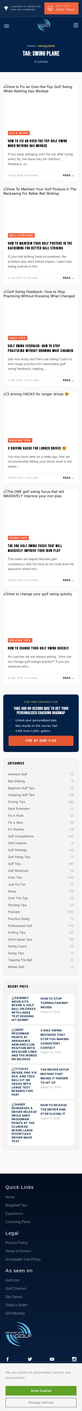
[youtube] (52, 1359)
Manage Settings (41, 1402)
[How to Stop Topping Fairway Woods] (25, 1020)
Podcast (14, 912)
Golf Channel (15, 1288)
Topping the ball (20, 960)
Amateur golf (17, 774)
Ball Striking (21, 235)
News (12, 891)
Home (31, 45)
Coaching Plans (17, 1222)
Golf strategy (17, 850)
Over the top (18, 898)
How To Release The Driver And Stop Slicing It (53, 1109)
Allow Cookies (41, 1390)
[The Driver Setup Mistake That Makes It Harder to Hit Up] (25, 1094)
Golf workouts (18, 870)
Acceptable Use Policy (23, 1259)
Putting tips (16, 932)
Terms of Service (18, 1251)
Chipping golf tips (21, 795)
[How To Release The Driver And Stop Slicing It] (25, 1141)
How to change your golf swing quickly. (39, 648)
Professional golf (20, 926)
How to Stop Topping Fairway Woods (54, 1003)
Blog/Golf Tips (16, 1205)
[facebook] (7, 1359)
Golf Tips (18, 338)
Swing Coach (17, 946)
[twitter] (30, 1359)
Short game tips (20, 939)
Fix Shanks (16, 829)
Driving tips (20, 440)
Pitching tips (17, 905)
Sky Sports (13, 1297)
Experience (14, 1213)
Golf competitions (20, 836)
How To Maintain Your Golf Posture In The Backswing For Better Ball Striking (40, 245)
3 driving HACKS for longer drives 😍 (37, 448)
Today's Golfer (16, 1305)
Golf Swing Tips (19, 857)
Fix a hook (16, 815)
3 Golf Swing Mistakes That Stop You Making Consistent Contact (54, 1039)
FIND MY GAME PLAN (41, 741)
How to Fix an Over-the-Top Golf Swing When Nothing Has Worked (37, 143)
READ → (68, 175)
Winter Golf (16, 967)
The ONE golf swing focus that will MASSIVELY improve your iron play (35, 548)
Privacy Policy (16, 1243)
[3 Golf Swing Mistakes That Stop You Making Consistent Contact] (25, 1059)
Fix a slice (19, 133)
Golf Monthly (15, 1313)
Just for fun (17, 884)
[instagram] (74, 1359)
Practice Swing (19, 919)
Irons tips (18, 537)
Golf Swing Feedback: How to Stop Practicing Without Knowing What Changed (40, 348)
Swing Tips (16, 953)
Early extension (19, 808)
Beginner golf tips (21, 788)
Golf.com (12, 1280)
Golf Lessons (17, 843)
